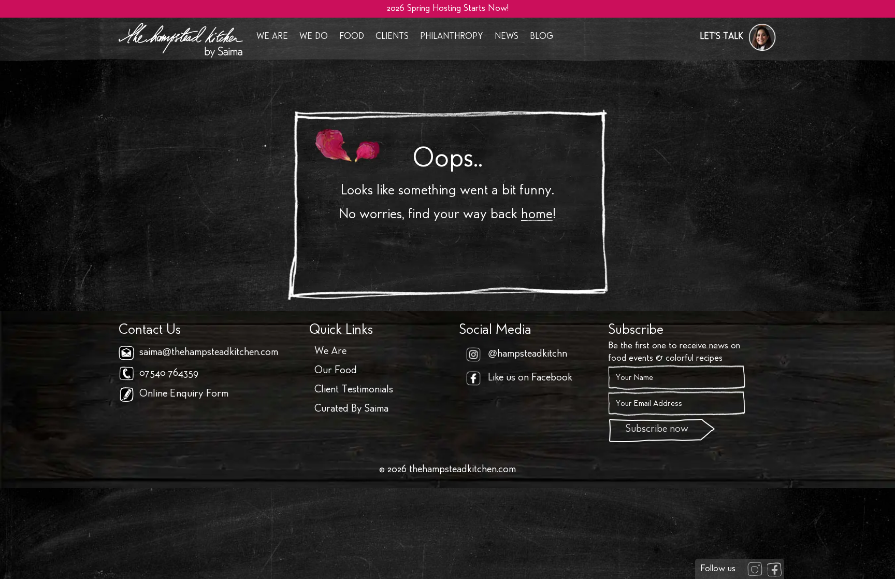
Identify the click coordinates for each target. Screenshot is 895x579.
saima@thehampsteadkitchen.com (208, 353)
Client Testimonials (353, 390)
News (506, 37)
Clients (392, 37)
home (537, 215)
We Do (313, 37)
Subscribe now (657, 429)
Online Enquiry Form (183, 394)
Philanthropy (451, 37)
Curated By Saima (351, 409)
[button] (738, 37)
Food (351, 37)
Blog (541, 37)
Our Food (335, 371)
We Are (272, 37)
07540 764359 (168, 373)
